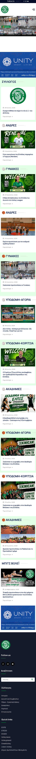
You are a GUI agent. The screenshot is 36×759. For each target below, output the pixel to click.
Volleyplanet (6, 740)
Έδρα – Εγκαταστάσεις (10, 702)
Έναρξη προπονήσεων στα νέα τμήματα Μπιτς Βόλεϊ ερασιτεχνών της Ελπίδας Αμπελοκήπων (18, 594)
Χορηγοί (4, 708)
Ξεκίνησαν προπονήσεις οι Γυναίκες (17, 30)
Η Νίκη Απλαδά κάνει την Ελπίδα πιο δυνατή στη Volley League (16, 199)
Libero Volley (6, 747)
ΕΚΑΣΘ (4, 734)
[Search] (32, 679)
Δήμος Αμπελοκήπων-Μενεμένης (14, 750)
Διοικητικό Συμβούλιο (10, 699)
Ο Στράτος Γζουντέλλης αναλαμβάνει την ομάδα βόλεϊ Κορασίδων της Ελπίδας (17, 374)
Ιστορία (4, 696)
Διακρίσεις (5, 705)
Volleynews (5, 737)
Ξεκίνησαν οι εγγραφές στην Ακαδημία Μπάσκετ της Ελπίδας (17, 463)
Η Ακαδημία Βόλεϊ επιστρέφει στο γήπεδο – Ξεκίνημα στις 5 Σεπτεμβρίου (17, 419)
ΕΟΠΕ (3, 727)
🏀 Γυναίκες (6, 27)
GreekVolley (6, 743)
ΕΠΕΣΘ (4, 730)
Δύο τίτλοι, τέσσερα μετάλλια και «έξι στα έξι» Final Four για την (17, 330)
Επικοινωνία (6, 712)
